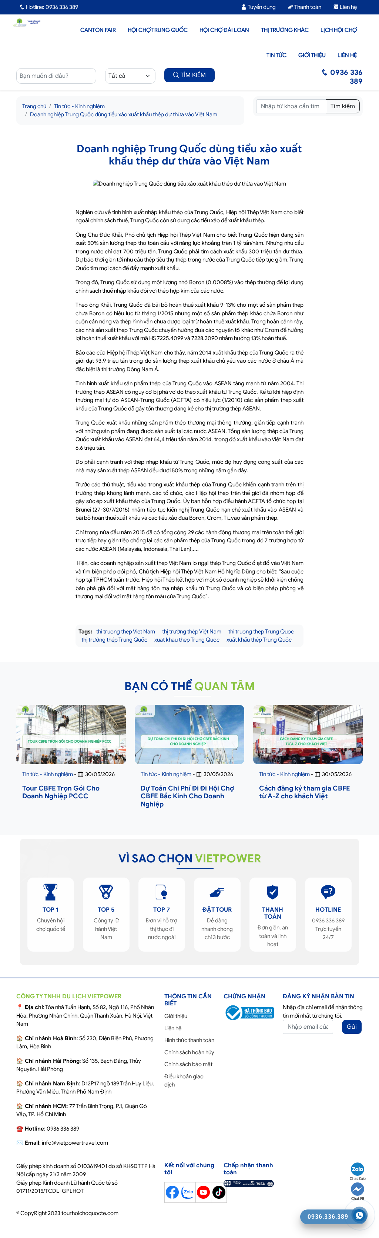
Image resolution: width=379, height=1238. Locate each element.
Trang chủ (34, 106)
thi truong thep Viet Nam (125, 631)
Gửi (352, 1027)
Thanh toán (307, 7)
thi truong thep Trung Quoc (261, 631)
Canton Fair (98, 30)
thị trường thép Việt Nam (191, 631)
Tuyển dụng (261, 7)
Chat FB (357, 1198)
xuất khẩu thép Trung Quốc (259, 639)
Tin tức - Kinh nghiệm (79, 106)
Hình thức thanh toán (189, 1040)
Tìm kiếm (343, 106)
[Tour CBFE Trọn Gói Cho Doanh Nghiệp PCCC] (71, 741)
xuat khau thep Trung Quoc (186, 639)
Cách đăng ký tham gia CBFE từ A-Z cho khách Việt (304, 792)
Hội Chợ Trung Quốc (158, 30)
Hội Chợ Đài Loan (224, 30)
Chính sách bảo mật (188, 1064)
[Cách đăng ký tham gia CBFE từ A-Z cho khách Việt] (308, 741)
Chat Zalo (358, 1178)
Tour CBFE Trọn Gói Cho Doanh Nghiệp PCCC (61, 792)
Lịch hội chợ (339, 30)
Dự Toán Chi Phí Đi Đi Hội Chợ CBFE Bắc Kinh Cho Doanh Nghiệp (187, 796)
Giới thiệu (312, 55)
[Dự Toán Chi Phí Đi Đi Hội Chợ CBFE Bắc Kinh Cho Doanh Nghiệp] (189, 741)
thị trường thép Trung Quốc (114, 639)
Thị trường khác (285, 30)
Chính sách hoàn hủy (189, 1052)
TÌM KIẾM (192, 75)
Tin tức (276, 55)
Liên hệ (348, 7)
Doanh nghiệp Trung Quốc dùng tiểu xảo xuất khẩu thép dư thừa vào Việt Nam (123, 114)
